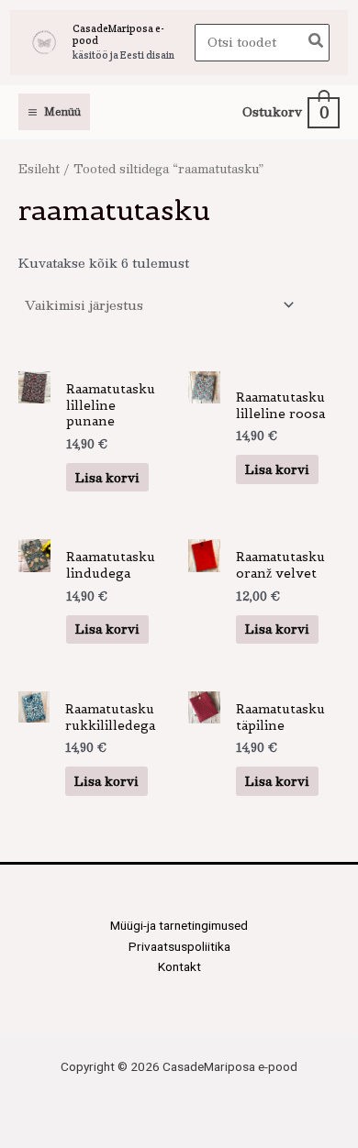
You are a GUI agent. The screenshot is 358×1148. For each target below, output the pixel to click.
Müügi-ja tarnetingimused (179, 925)
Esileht (39, 168)
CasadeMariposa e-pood (118, 34)
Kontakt (179, 966)
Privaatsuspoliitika (179, 946)
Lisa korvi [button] (107, 477)
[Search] (317, 43)
